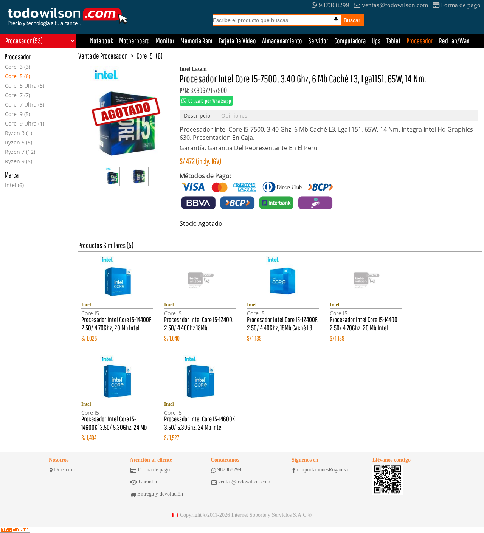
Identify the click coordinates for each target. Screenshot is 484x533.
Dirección (64, 470)
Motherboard (134, 40)
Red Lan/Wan (454, 40)
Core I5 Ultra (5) (24, 85)
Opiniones (234, 115)
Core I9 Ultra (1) (24, 123)
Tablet (393, 40)
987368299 (334, 5)
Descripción (199, 115)
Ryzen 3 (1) (18, 132)
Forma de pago (461, 5)
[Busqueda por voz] (336, 20)
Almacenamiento (282, 40)
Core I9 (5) (17, 114)
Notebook (101, 40)
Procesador (419, 40)
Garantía (148, 482)
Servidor (318, 40)
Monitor (165, 40)
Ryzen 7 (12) (20, 151)
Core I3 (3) (17, 66)
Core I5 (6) (17, 76)
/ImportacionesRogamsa (322, 470)
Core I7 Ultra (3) (24, 104)
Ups (376, 40)
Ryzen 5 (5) (18, 142)
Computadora (350, 40)
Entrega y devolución (160, 494)
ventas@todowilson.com (395, 5)
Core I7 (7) (17, 95)
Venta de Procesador (102, 55)
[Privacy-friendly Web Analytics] (15, 530)
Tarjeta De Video (237, 40)
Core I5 (145, 55)
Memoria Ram (196, 40)
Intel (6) (14, 185)
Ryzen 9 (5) (18, 161)
